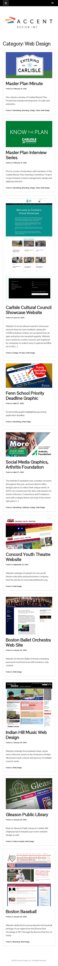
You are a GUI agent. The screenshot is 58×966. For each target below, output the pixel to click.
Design (32, 110)
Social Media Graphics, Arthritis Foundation (27, 464)
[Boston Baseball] (29, 879)
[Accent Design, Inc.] (29, 27)
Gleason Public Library (27, 814)
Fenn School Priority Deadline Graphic (25, 395)
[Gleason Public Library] (29, 793)
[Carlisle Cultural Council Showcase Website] (29, 250)
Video (38, 110)
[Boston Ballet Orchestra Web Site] (29, 616)
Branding (25, 110)
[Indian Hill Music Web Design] (29, 704)
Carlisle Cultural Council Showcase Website (29, 309)
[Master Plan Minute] (29, 65)
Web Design (45, 110)
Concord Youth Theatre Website (28, 556)
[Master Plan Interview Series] (29, 134)
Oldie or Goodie (18, 841)
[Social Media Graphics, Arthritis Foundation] (29, 444)
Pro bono (22, 353)
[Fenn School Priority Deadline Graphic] (29, 375)
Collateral (25, 507)
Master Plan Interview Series (26, 155)
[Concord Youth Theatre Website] (29, 533)
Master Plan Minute (24, 83)
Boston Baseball (21, 911)
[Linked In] (52, 1)
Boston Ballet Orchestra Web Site (28, 642)
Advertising (17, 110)
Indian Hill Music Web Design (26, 734)
